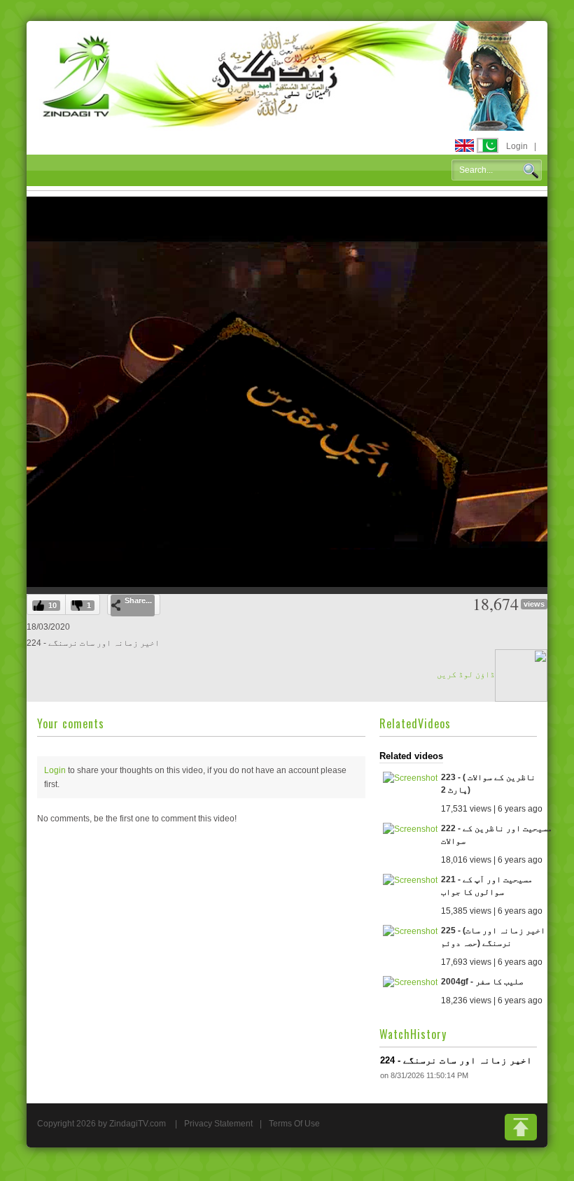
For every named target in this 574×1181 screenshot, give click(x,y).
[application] (287, 392)
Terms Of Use (294, 1124)
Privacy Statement (218, 1124)
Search (530, 170)
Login (517, 146)
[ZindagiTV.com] (287, 75)
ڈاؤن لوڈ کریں (466, 674)
